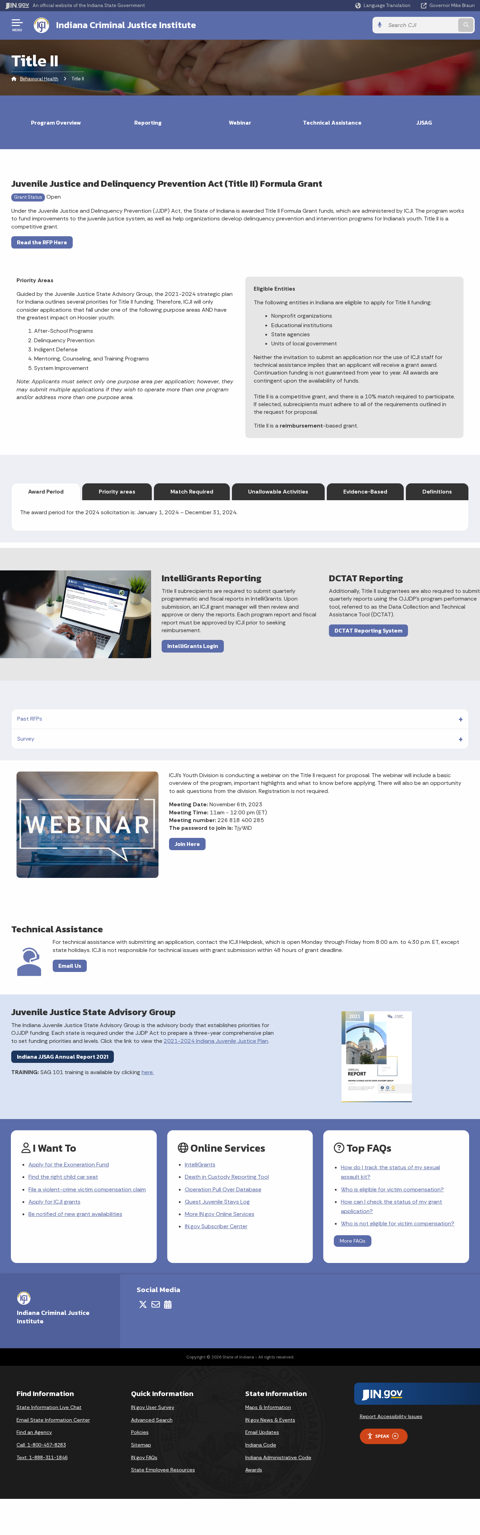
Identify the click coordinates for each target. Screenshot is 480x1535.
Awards (253, 1470)
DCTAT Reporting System (368, 630)
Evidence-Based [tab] (365, 491)
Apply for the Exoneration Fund (68, 1164)
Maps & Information (268, 1407)
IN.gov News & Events (270, 1420)
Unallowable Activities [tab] (278, 491)
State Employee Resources (163, 1470)
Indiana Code (260, 1445)
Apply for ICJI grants (54, 1201)
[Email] (155, 1304)
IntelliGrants (200, 1164)
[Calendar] (167, 1304)
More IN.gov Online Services (219, 1214)
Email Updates (262, 1432)
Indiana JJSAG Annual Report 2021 (62, 1056)
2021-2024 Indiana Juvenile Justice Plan (216, 1041)
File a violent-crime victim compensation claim (87, 1189)
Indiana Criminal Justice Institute (126, 25)
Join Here (187, 844)
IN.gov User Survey (152, 1407)
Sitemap (141, 1445)
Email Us (69, 965)
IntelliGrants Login (192, 646)
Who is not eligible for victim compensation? (397, 1223)
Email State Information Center (53, 1420)
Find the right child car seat (63, 1176)
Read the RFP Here (42, 242)
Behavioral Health (39, 79)
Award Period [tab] (46, 491)
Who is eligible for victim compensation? (392, 1189)
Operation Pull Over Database (223, 1189)
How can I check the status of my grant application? (391, 1206)
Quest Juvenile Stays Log (217, 1201)
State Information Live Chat (49, 1407)
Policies (140, 1432)
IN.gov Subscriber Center (216, 1226)
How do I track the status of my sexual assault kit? (390, 1172)
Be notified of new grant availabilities (75, 1214)
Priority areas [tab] (117, 491)
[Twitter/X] (143, 1304)
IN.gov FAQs (144, 1457)
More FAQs (352, 1241)
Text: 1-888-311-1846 (42, 1457)
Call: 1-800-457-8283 (41, 1445)
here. (148, 1072)
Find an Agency (34, 1432)
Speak (382, 1436)
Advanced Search (152, 1420)
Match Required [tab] (191, 491)
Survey (25, 738)
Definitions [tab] (437, 491)
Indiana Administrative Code (278, 1457)
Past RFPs (29, 718)
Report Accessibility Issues (391, 1416)
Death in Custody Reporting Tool (227, 1176)
